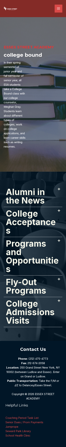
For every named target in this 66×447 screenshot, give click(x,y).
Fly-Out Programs (26, 286)
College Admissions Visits (30, 312)
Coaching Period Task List (22, 418)
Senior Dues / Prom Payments (24, 422)
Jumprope (12, 426)
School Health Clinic (18, 435)
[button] (33, 196)
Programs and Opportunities (32, 256)
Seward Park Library (18, 431)
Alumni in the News (25, 196)
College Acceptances (31, 222)
